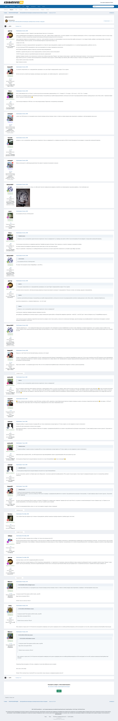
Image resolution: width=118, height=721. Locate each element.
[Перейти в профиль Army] (10, 610)
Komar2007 (10, 184)
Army (10, 605)
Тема (50, 716)
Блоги (43, 6)
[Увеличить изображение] (32, 97)
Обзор (27, 6)
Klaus (10, 91)
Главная (18, 6)
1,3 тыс (10, 149)
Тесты (6, 6)
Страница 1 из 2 (19, 26)
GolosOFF (10, 67)
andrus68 (10, 377)
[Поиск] (113, 6)
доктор (13, 20)
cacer (10, 211)
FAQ (23, 6)
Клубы (47, 9)
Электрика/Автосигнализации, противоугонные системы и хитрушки (29, 21)
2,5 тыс (10, 78)
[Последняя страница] (13, 26)
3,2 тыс (10, 617)
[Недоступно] (23, 197)
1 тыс (10, 410)
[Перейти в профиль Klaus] (10, 95)
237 (10, 41)
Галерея (20, 9)
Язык (46, 716)
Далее (10, 26)
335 (10, 101)
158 (10, 387)
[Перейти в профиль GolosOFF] (10, 71)
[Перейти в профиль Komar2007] (10, 189)
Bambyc (10, 514)
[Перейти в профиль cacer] (10, 215)
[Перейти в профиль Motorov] (10, 586)
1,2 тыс (10, 593)
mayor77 (10, 398)
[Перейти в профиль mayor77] (10, 403)
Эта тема (108, 6)
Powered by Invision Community (59, 719)
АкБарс (10, 535)
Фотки (39, 6)
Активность (33, 6)
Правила (26, 9)
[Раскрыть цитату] (17, 258)
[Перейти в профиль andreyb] (10, 426)
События (6, 9)
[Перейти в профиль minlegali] (10, 118)
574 (10, 196)
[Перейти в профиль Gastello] (10, 142)
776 (10, 223)
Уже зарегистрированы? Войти (106, 2)
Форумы (11, 9)
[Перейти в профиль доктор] (6, 21)
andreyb (10, 421)
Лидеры (42, 9)
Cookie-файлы (70, 716)
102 (10, 524)
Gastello (10, 137)
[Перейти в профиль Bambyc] (10, 518)
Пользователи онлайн (34, 9)
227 (10, 546)
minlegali (10, 113)
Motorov (10, 581)
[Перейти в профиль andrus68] (10, 381)
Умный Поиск (12, 6)
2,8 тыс (10, 124)
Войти (59, 690)
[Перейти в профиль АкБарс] (10, 540)
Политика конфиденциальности (59, 716)
